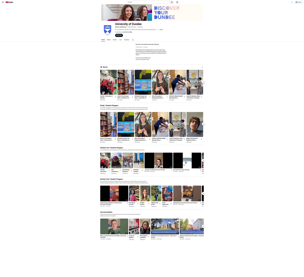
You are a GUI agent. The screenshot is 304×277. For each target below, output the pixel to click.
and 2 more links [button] (127, 32)
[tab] (103, 40)
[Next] (203, 81)
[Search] (171, 2)
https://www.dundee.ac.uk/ (142, 59)
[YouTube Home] (9, 2)
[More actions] (202, 67)
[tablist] (152, 40)
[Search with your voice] (177, 2)
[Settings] (292, 2)
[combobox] (148, 2)
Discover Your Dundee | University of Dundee (147, 44)
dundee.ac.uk (119, 32)
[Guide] (3, 2)
